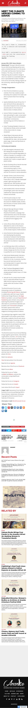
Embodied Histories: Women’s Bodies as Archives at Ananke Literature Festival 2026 (13, 476)
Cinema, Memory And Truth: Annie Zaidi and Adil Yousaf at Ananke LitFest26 (13, 480)
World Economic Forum (18, 401)
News (22, 426)
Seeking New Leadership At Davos (22, 438)
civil (17, 337)
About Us (6, 696)
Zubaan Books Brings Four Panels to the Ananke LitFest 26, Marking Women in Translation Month (13, 465)
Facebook (21, 366)
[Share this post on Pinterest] (19, 430)
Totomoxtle (13, 305)
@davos (11, 374)
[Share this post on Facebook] (3, 430)
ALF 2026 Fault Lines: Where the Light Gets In (12, 461)
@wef (4, 374)
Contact (13, 696)
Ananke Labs (15, 693)
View (2, 360)
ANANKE (6, 40)
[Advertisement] (15, 422)
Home (6, 691)
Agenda (13, 363)
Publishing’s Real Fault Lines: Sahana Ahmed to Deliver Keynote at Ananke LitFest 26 (12, 471)
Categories (20, 696)
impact (17, 387)
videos (11, 369)
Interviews (19, 691)
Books (3, 530)
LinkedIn (15, 384)
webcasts (10, 357)
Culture (3, 596)
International (15, 426)
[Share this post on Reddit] (24, 430)
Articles (12, 691)
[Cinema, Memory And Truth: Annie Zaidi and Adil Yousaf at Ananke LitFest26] (14, 620)
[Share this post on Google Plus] (13, 430)
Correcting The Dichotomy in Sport (7, 438)
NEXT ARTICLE (22, 435)
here (9, 354)
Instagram (16, 381)
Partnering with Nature (13, 292)
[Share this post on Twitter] (8, 430)
